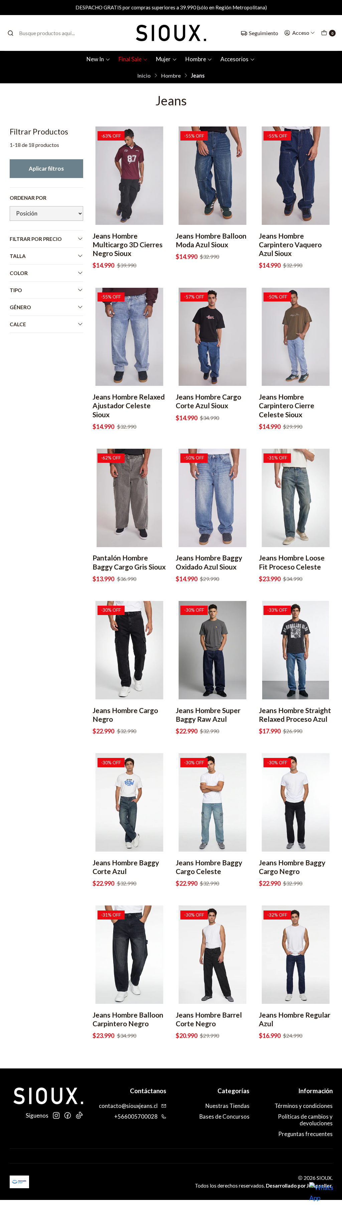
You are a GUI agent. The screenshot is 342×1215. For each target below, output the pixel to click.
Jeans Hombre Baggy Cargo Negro (292, 866)
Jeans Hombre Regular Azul (294, 1019)
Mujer (163, 59)
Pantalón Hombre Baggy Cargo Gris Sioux (129, 562)
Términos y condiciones (304, 1106)
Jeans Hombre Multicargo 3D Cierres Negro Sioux (128, 244)
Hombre (195, 59)
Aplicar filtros (46, 168)
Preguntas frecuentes (305, 1134)
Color (19, 273)
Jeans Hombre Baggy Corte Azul (126, 866)
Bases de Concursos (224, 1116)
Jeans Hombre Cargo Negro (125, 714)
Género (20, 307)
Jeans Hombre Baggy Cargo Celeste (209, 866)
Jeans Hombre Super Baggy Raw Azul (208, 714)
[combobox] (43, 33)
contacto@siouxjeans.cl (128, 1106)
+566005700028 (136, 1116)
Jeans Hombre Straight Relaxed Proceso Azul (295, 714)
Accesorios (234, 59)
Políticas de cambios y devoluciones (305, 1120)
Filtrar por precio (36, 239)
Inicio (144, 75)
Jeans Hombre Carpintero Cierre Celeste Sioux (286, 405)
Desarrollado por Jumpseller (299, 1186)
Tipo (16, 290)
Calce (18, 324)
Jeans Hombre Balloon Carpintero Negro (128, 1019)
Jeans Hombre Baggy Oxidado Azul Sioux (209, 562)
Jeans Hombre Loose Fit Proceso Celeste (292, 562)
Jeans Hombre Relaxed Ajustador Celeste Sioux (129, 405)
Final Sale (130, 59)
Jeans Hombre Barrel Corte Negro (209, 1019)
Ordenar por (28, 198)
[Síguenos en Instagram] (56, 1116)
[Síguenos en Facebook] (67, 1116)
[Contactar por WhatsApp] (322, 1195)
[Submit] (10, 33)
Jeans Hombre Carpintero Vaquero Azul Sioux (290, 244)
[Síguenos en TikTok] (79, 1116)
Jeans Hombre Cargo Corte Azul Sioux (208, 401)
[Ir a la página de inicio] (171, 33)
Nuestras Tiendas (227, 1106)
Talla (18, 256)
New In (95, 59)
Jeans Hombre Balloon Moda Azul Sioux (211, 240)
